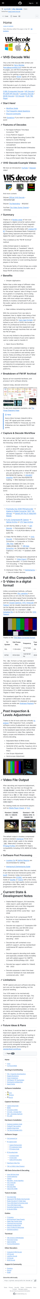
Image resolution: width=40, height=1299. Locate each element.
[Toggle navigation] (3, 3)
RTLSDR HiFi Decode (11, 94)
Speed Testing (11, 1084)
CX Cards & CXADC (12, 1109)
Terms (5, 1287)
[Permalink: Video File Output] (1, 780)
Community (29, 1287)
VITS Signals (10, 1184)
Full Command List (12, 1138)
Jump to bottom (8, 26)
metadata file (8, 612)
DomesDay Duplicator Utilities (15, 1207)
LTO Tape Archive (26, 522)
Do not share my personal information (20, 1291)
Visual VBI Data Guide (13, 1174)
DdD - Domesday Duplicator (14, 1114)
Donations (10, 118)
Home (8, 1063)
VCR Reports (10, 1080)
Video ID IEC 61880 (12, 1188)
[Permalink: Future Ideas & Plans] (1, 1025)
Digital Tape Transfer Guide (14, 1221)
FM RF (19, 77)
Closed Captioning (12, 1176)
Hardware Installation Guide (14, 1124)
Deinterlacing (30, 570)
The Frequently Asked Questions (18, 111)
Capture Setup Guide (12, 1105)
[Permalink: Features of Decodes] (1, 124)
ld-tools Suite (13, 1157)
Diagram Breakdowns (13, 1076)
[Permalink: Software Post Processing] (1, 855)
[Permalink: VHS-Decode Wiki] (1, 57)
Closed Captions (15, 603)
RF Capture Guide (12, 1141)
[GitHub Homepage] (14, 1294)
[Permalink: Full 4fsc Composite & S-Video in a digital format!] (1, 581)
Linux (10, 1092)
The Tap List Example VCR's (14, 1130)
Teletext (6, 605)
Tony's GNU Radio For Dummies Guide (17, 1203)
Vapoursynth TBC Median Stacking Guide (18, 1199)
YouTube (24, 168)
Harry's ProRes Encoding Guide (15, 1227)
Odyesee (32, 168)
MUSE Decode (11, 1260)
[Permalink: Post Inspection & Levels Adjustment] (1, 713)
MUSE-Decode (8, 96)
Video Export (22, 559)
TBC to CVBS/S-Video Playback (16, 1166)
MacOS (11, 1097)
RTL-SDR (9, 1116)
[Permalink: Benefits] (1, 275)
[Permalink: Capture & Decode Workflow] (1, 433)
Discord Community (13, 114)
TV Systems (10, 1217)
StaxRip (13, 880)
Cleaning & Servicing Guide (14, 1223)
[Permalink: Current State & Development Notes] (1, 894)
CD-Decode (20, 96)
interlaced (20, 839)
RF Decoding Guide (12, 1152)
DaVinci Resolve (23, 860)
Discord (9, 1270)
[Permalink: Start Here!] (1, 103)
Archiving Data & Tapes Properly (16, 1219)
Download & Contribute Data (15, 1082)
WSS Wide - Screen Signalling (15, 1180)
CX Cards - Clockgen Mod (14, 1112)
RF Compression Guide (15, 1147)
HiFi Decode (29, 91)
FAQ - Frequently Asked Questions (16, 1074)
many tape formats (26, 320)
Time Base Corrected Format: (24, 638)
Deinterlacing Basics (12, 1229)
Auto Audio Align (11, 1197)
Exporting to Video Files (13, 1163)
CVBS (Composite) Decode (13, 91)
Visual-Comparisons (12, 1078)
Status (22, 1287)
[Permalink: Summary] (1, 214)
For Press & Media (12, 1065)
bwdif (5, 875)
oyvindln (7, 9)
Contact (15, 1289)
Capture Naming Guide (15, 1145)
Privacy (11, 1287)
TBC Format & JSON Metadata (15, 1237)
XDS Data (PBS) (11, 1186)
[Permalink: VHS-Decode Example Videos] (1, 162)
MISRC (9, 1107)
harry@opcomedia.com (12, 67)
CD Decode (10, 1258)
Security (16, 1287)
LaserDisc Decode (26, 94)
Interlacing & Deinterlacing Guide (18, 867)
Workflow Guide (12, 108)
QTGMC (19, 877)
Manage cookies (22, 1289)
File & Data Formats (12, 1239)
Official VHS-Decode (16, 197)
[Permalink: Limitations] (1, 980)
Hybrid (20, 880)
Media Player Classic (16, 808)
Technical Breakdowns (13, 1243)
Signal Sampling (11, 1241)
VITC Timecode (28, 603)
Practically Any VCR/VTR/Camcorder (19, 509)
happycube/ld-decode (14, 11)
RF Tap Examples (19, 1080)
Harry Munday (19, 65)
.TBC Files (9, 544)
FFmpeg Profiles (9, 846)
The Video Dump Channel (19, 207)
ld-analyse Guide (14, 1155)
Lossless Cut (11, 860)
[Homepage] (20, 3)
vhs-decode (17, 9)
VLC (28, 808)
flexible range (17, 220)
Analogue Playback (27, 703)
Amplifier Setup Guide (13, 1128)
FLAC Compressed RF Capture (17, 520)
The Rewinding (14, 204)
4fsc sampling (22, 593)
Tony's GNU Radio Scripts (14, 1205)
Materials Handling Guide (14, 1225)
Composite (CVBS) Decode (14, 1252)
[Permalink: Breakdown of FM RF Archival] (1, 373)
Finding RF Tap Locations (14, 1126)
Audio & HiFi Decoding (15, 1159)
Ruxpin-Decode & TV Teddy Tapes (16, 1201)
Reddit (9, 1272)
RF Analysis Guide (14, 1149)
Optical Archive (11, 522)
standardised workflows (12, 1049)
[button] (35, 1280)
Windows (11, 1095)
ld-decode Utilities (12, 1209)
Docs (34, 1287)
